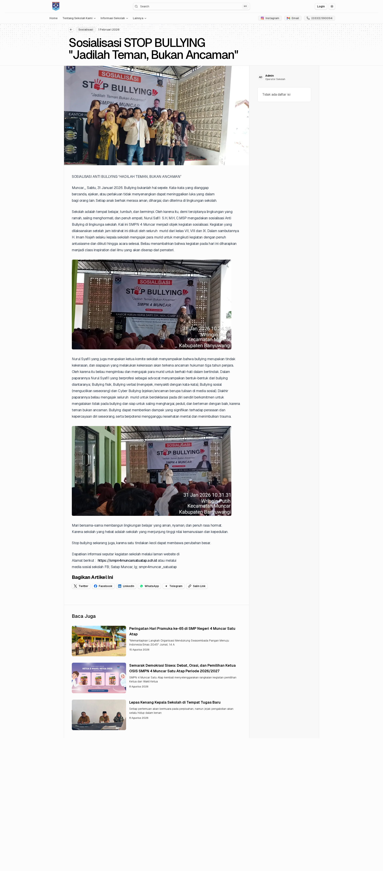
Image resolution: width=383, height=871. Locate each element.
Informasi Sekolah (113, 18)
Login (321, 6)
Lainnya (138, 18)
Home (53, 18)
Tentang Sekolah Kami (77, 18)
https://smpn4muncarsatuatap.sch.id (127, 560)
